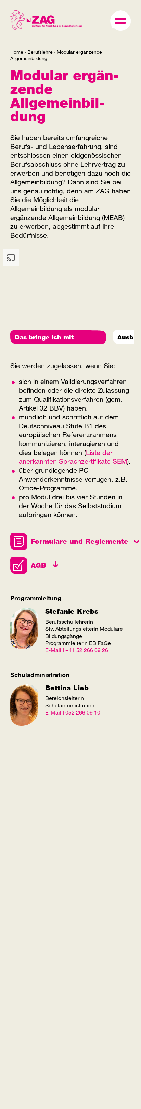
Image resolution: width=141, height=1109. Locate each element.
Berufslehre (40, 52)
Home (16, 52)
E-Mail (53, 650)
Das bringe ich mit (44, 337)
